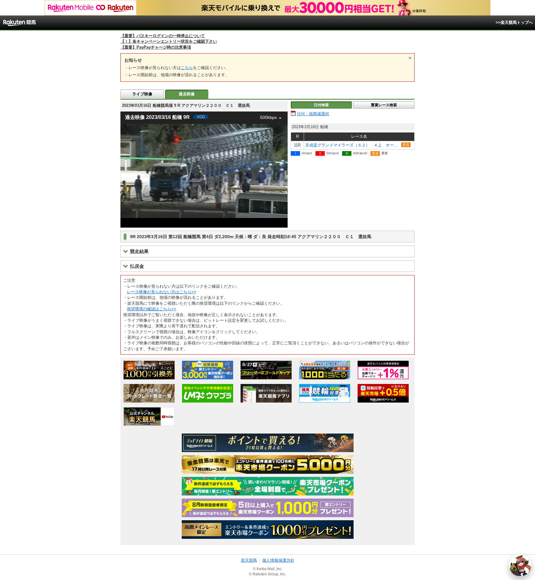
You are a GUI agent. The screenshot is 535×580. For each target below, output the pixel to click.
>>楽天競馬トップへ (514, 22)
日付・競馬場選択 (313, 113)
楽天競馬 (249, 560)
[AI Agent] (520, 565)
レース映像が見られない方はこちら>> (161, 292)
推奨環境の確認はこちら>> (151, 309)
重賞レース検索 (384, 105)
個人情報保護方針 (278, 560)
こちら (187, 67)
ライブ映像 (142, 94)
